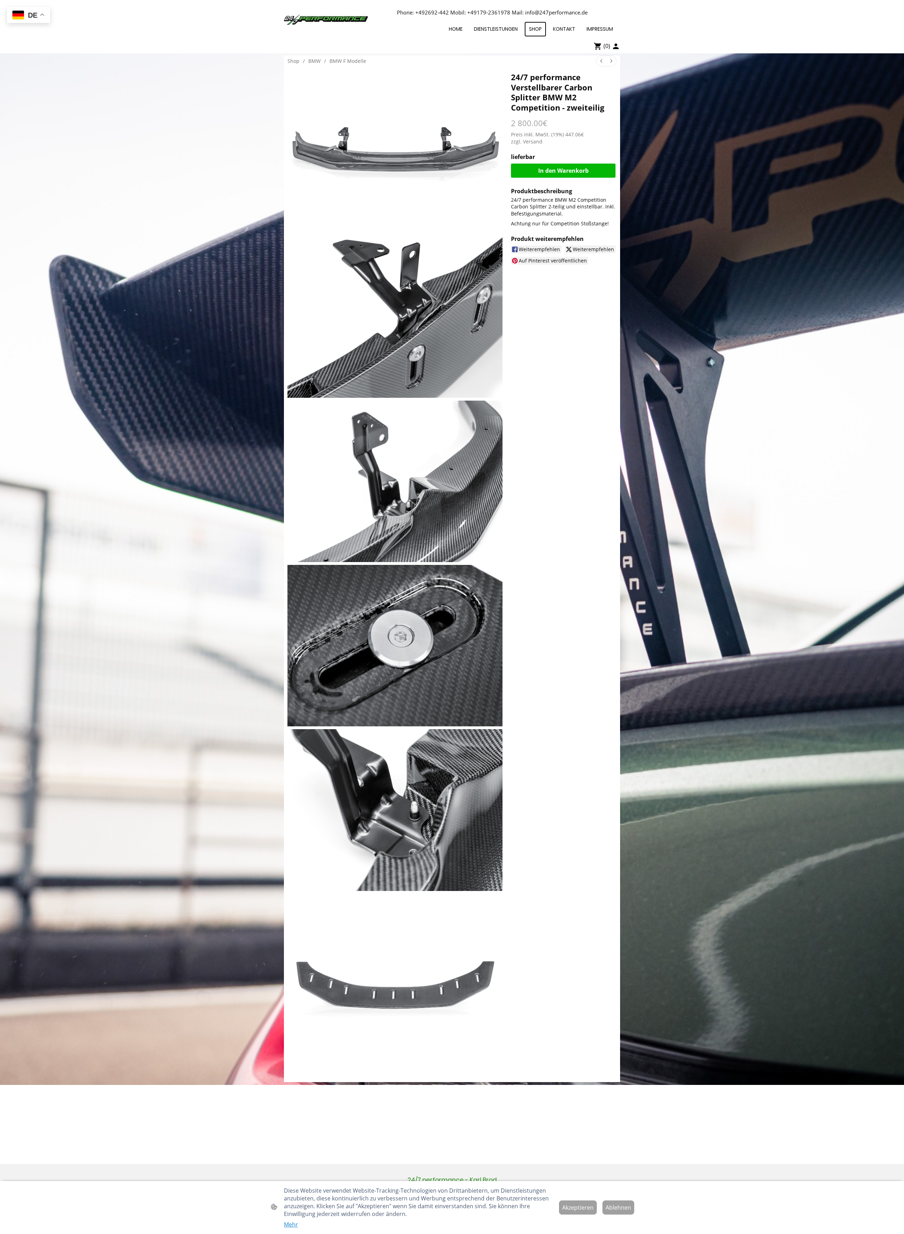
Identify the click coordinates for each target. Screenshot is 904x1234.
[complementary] (28, 15)
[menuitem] (601, 61)
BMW (314, 61)
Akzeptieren (578, 1207)
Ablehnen (618, 1207)
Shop (293, 61)
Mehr (291, 1224)
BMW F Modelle (347, 61)
